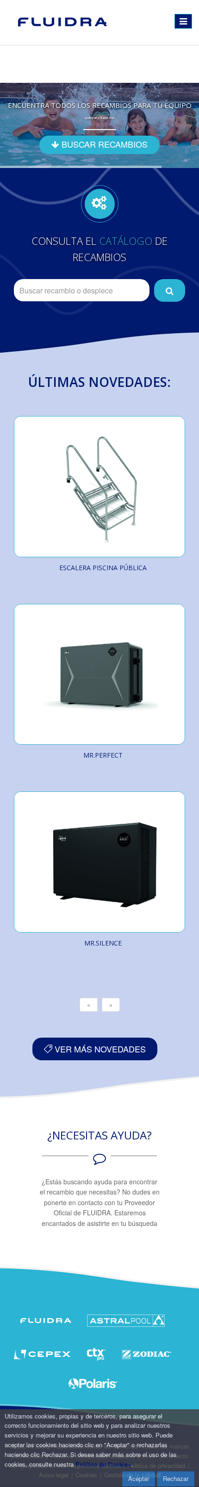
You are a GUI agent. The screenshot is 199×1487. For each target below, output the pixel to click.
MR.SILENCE (103, 943)
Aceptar (138, 1478)
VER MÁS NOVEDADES (99, 1049)
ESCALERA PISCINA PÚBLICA (103, 567)
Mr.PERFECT (103, 755)
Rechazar (175, 1478)
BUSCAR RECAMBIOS (103, 144)
